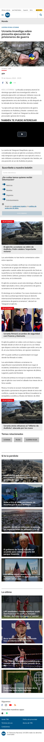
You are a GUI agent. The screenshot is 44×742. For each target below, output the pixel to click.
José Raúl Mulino (16, 10)
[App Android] (7, 713)
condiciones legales (19, 206)
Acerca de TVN (27, 723)
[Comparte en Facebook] (3, 83)
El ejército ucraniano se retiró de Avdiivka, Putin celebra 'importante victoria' (20, 249)
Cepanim (25, 10)
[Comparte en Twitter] (7, 83)
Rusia (18, 440)
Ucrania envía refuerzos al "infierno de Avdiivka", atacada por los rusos (21, 427)
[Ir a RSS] (15, 705)
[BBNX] (4, 733)
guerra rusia (31, 440)
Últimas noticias (6, 10)
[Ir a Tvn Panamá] (21, 14)
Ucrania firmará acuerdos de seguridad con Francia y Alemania (22, 335)
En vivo (40, 10)
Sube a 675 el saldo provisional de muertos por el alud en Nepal (19, 503)
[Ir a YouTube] (10, 705)
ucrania (7, 440)
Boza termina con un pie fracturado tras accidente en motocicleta (20, 639)
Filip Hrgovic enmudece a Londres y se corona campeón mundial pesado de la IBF (22, 663)
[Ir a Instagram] (6, 705)
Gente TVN (5, 719)
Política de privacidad (30, 719)
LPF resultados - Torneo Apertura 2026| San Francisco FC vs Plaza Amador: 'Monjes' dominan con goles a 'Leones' (22, 613)
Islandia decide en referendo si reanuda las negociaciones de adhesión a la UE (22, 528)
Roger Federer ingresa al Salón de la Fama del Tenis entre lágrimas (20, 689)
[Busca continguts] (40, 15)
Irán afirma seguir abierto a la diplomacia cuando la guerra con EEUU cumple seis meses (22, 576)
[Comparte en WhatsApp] (11, 83)
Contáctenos (6, 727)
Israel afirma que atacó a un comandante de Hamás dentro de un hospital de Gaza (21, 477)
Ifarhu (31, 10)
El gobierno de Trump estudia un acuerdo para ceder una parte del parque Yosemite (19, 551)
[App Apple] (3, 713)
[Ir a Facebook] (2, 705)
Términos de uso (7, 723)
